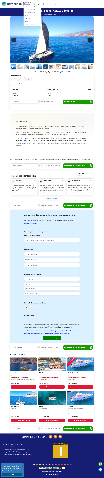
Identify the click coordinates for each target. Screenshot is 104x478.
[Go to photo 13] (90, 66)
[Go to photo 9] (65, 66)
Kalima (41, 406)
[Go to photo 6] (45, 66)
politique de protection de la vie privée (57, 333)
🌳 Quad (26, 15)
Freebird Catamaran (16, 373)
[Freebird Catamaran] (23, 364)
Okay (12, 474)
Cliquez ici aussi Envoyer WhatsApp (17, 452)
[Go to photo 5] (39, 66)
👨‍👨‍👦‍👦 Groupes (37, 4)
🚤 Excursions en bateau (31, 6)
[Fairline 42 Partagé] (80, 364)
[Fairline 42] (80, 398)
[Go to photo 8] (58, 66)
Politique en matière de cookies (62, 331)
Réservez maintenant (23, 387)
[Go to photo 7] (52, 66)
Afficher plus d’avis (52, 198)
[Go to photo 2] (20, 66)
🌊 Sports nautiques (30, 12)
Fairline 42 (70, 406)
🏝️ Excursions (28, 18)
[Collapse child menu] (31, 3)
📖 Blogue (54, 4)
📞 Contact (63, 4)
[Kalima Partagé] (23, 398)
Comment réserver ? (31, 223)
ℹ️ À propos (46, 4)
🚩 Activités (27, 4)
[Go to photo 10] (71, 66)
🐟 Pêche (27, 21)
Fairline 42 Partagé (73, 373)
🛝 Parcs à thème (29, 24)
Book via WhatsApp (73, 102)
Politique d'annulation (32, 333)
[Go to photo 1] (13, 66)
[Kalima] (52, 398)
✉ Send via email (88, 107)
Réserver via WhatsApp (74, 166)
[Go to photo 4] (32, 66)
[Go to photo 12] (84, 66)
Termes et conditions (42, 331)
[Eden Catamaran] (52, 364)
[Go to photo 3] (26, 66)
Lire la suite (42, 192)
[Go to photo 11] (78, 66)
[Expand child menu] (40, 9)
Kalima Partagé (15, 406)
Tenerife (25, 141)
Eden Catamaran (43, 373)
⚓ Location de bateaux (30, 9)
